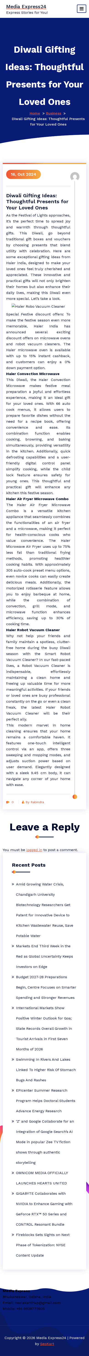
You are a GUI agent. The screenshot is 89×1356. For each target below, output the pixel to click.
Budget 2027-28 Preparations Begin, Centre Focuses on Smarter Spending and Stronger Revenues (46, 987)
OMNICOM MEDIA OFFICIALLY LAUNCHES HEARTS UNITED (42, 1178)
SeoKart (47, 1344)
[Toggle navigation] (81, 9)
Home (34, 113)
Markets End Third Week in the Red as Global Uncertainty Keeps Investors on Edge (44, 956)
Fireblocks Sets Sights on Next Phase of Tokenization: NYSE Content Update (43, 1245)
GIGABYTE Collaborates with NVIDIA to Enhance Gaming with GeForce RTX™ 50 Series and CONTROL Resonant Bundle (44, 1209)
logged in (34, 850)
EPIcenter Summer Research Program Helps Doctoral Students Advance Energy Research (45, 1100)
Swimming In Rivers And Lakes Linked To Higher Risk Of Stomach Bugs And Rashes (46, 1069)
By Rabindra (35, 802)
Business (53, 113)
